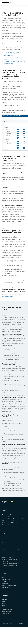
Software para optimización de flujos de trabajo (12, 520)
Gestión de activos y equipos (8, 524)
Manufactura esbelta (6, 587)
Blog (3, 577)
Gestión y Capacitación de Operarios (10, 553)
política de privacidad (6, 611)
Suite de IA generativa (7, 526)
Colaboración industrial (7, 530)
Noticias (4, 601)
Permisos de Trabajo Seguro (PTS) (9, 565)
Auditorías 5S (5, 561)
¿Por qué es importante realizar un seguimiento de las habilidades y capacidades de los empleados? (15, 54)
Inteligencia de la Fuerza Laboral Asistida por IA (12, 533)
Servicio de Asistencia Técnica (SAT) (10, 559)
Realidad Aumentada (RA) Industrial (9, 522)
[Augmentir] (2, 6)
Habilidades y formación (7, 516)
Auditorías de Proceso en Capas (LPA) (10, 563)
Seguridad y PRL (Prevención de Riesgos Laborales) (13, 549)
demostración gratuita (7, 296)
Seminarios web (5, 583)
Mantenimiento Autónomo (7, 557)
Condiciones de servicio (7, 609)
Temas (5, 6)
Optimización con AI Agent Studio (9, 528)
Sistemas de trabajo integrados (9, 585)
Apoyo (3, 605)
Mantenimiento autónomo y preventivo (10, 555)
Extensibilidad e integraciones (8, 535)
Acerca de (4, 599)
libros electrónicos (6, 579)
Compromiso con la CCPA (7, 613)
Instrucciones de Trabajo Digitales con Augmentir (12, 518)
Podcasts (4, 581)
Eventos (4, 603)
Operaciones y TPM (6, 547)
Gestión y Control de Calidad (8, 551)
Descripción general (6, 514)
